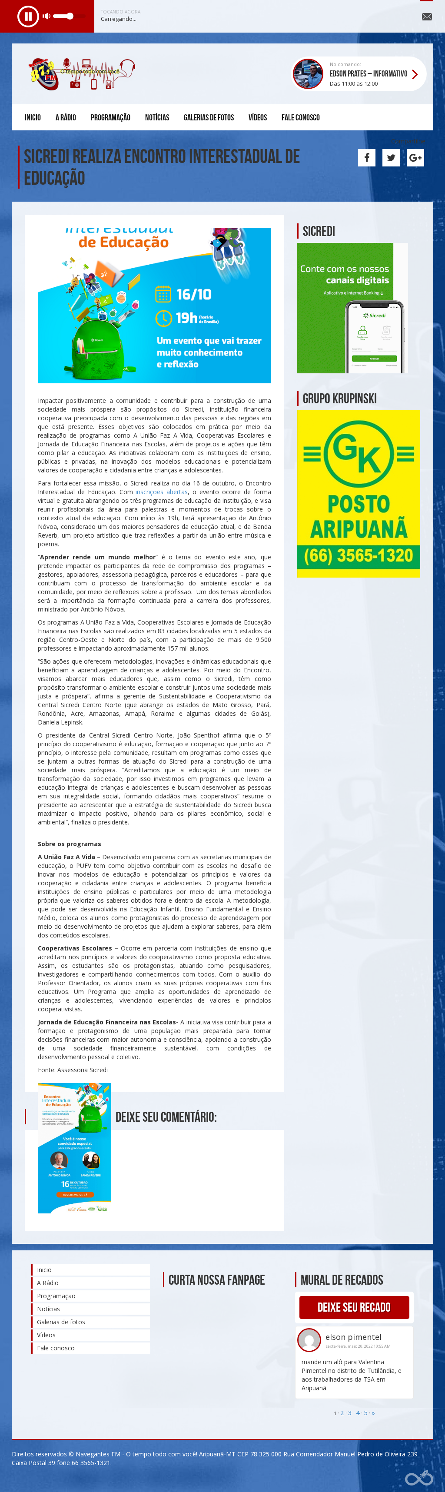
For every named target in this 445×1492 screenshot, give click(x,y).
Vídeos (258, 117)
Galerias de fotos (209, 117)
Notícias (157, 117)
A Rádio (66, 117)
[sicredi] (352, 307)
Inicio (33, 117)
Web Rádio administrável (419, 1477)
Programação (110, 117)
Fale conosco (301, 117)
